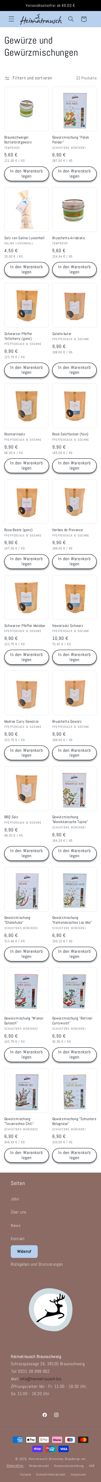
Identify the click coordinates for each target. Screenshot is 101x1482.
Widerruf (24, 1251)
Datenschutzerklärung (69, 1466)
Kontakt (18, 1238)
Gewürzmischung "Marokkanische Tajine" (70, 819)
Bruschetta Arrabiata (68, 237)
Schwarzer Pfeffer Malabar (25, 625)
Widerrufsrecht (39, 1466)
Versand (25, 1474)
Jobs (15, 1199)
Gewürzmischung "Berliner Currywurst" (72, 1020)
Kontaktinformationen (50, 1474)
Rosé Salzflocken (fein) (70, 434)
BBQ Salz (11, 816)
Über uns (18, 1212)
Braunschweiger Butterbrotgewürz (18, 139)
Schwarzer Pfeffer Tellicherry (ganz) (18, 336)
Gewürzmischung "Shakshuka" (17, 920)
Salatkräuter (62, 333)
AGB (92, 1466)
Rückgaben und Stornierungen (37, 1264)
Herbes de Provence (67, 529)
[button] (11, 19)
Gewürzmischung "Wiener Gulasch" (24, 1020)
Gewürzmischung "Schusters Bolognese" (74, 1121)
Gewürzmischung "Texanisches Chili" (19, 1121)
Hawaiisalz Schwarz (67, 625)
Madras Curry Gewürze (21, 721)
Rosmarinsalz (14, 434)
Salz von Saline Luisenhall (24, 237)
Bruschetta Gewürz (67, 721)
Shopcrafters (15, 1466)
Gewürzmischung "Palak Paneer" (70, 139)
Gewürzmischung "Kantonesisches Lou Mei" (72, 920)
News (16, 1225)
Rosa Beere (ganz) (18, 529)
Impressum (78, 1474)
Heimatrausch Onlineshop (46, 1459)
